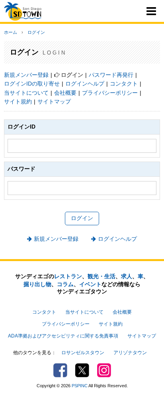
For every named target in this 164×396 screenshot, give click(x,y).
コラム (65, 284)
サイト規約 (18, 101)
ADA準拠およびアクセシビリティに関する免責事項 (63, 336)
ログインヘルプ (84, 83)
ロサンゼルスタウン (82, 352)
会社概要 (65, 93)
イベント (90, 284)
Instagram (104, 370)
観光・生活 (101, 276)
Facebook (60, 370)
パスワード (21, 169)
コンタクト (124, 83)
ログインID (21, 126)
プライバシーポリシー (110, 93)
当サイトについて (26, 93)
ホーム (10, 32)
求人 (126, 276)
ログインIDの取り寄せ (32, 83)
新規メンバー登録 (26, 75)
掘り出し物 (37, 284)
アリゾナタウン (130, 352)
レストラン (68, 276)
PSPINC (80, 385)
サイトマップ (54, 101)
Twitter (82, 370)
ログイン (36, 32)
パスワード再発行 (111, 75)
